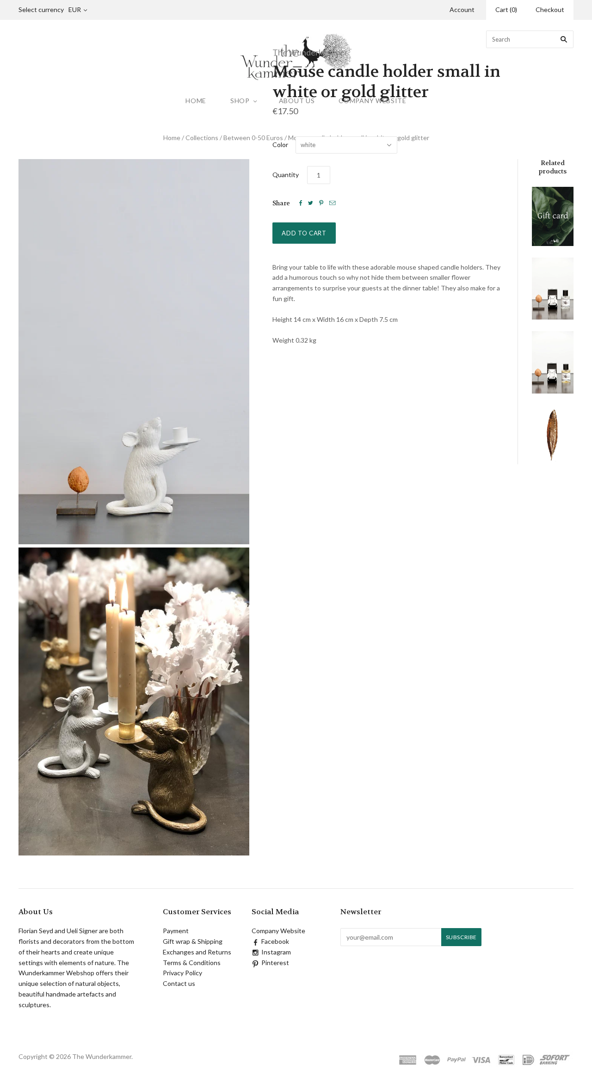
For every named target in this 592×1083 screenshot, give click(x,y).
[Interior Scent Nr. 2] (553, 362)
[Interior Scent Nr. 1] (553, 288)
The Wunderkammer (310, 52)
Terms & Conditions (192, 962)
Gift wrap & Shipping (192, 941)
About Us (297, 101)
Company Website (278, 931)
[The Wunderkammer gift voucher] (553, 216)
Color (280, 144)
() (506, 9)
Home (195, 101)
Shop (240, 101)
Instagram (276, 952)
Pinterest (275, 962)
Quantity (285, 174)
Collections (201, 138)
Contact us (179, 983)
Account (462, 9)
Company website (373, 101)
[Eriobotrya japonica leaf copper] (553, 434)
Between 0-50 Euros (253, 138)
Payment (176, 931)
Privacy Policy (182, 973)
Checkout (550, 9)
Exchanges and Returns (197, 952)
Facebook (275, 941)
